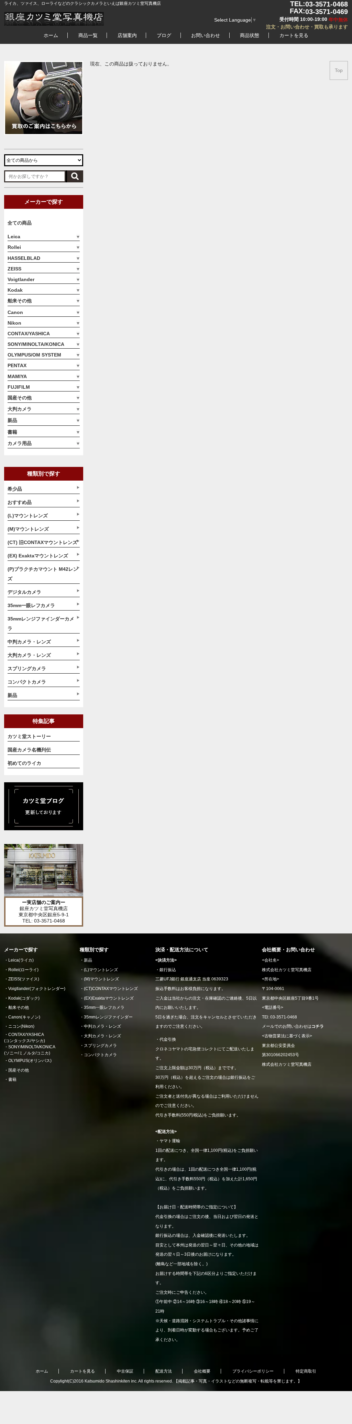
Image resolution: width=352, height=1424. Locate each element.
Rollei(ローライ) (23, 969)
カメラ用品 (20, 443)
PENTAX (17, 365)
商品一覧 (88, 35)
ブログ (164, 35)
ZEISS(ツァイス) (23, 979)
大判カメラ (20, 409)
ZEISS (14, 268)
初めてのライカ (24, 763)
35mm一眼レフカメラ (104, 1007)
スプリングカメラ (100, 1045)
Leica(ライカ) (21, 960)
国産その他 (20, 397)
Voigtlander (21, 279)
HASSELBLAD (24, 258)
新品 (12, 420)
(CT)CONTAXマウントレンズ (111, 988)
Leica (14, 236)
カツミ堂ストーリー (29, 736)
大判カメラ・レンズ (102, 1036)
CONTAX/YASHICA (29, 333)
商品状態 (249, 35)
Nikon (14, 323)
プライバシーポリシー (253, 1371)
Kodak (15, 290)
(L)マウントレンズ (101, 969)
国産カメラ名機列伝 (29, 749)
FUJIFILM (19, 387)
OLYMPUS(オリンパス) (30, 1060)
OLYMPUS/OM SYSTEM (34, 355)
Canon (15, 312)
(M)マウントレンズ (101, 979)
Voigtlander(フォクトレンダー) (36, 988)
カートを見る (293, 35)
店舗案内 (127, 35)
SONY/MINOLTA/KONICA (36, 344)
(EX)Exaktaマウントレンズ (109, 998)
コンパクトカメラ (100, 1054)
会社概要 (202, 1371)
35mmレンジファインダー (108, 1017)
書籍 (12, 432)
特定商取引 (306, 1371)
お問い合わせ (205, 35)
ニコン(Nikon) (21, 1026)
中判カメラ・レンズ (102, 1026)
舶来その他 (20, 300)
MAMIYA (17, 376)
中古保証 (125, 1371)
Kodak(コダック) (24, 998)
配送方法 (163, 1371)
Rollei (14, 247)
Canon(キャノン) (24, 1017)
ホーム (51, 35)
